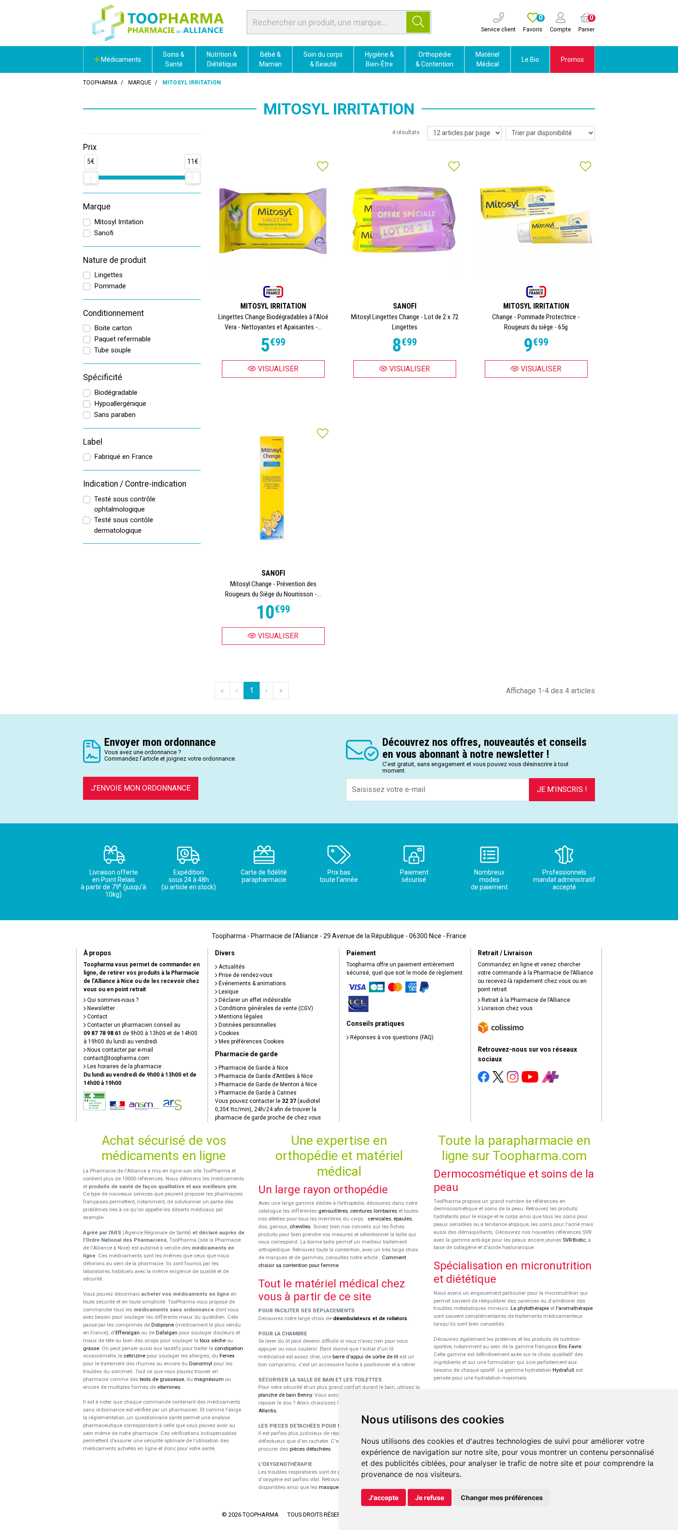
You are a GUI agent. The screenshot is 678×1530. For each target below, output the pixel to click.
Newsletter (100, 1008)
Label (92, 441)
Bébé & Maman (270, 59)
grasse (91, 1348)
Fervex (227, 1356)
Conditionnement (113, 313)
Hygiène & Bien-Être (379, 59)
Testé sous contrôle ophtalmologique (124, 504)
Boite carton (113, 328)
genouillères (333, 1211)
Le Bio (530, 59)
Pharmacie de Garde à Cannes (257, 1092)
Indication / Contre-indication (134, 483)
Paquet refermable (122, 339)
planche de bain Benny (285, 1395)
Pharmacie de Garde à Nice (252, 1068)
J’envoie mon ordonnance (140, 788)
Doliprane (162, 1325)
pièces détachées (310, 1449)
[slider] (91, 177)
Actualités (231, 967)
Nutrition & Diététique (222, 59)
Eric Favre (570, 1347)
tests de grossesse (162, 1379)
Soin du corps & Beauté (323, 59)
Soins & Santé (173, 59)
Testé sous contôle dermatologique (123, 525)
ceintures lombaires (373, 1211)
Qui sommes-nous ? (112, 1000)
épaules (402, 1219)
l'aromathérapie (574, 1308)
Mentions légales (240, 1016)
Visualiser (277, 368)
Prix (90, 147)
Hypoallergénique (120, 403)
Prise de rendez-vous (245, 975)
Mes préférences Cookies (250, 1041)
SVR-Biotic (574, 1240)
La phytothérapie (530, 1308)
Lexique (227, 991)
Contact (96, 1016)
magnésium (209, 1379)
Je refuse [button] (429, 1497)
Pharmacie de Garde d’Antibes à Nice (265, 1076)
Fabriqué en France (123, 456)
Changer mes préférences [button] (502, 1497)
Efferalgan (127, 1333)
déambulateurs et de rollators (370, 1319)
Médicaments (120, 59)
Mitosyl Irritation (118, 222)
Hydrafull (563, 1370)
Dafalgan (167, 1333)
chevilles (300, 1227)
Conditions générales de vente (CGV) (265, 1008)
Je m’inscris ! (562, 789)
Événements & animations (251, 983)
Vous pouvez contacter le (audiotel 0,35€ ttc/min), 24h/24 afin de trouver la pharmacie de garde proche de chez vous (268, 1109)
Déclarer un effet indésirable (254, 1000)
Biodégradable (115, 392)
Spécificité (102, 377)
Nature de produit (114, 260)
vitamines (168, 1387)
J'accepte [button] (383, 1497)
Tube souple (112, 350)
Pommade (110, 286)
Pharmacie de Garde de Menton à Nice (267, 1084)
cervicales (379, 1219)
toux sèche (213, 1341)
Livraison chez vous (506, 1008)
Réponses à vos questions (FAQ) (391, 1037)
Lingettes (108, 275)
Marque (139, 82)
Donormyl (200, 1364)
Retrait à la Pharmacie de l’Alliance (525, 1000)
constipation (228, 1348)
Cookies (228, 1033)
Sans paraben (115, 415)
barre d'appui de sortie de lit (365, 1357)
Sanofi (103, 233)
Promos (572, 59)
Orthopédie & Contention (434, 59)
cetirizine (134, 1356)
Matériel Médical (488, 59)
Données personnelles (246, 1025)
